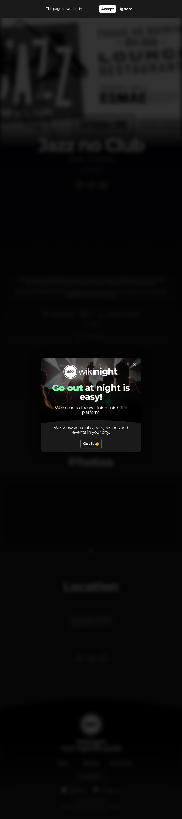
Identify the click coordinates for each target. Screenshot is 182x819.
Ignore (126, 9)
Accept (107, 9)
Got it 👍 (91, 444)
